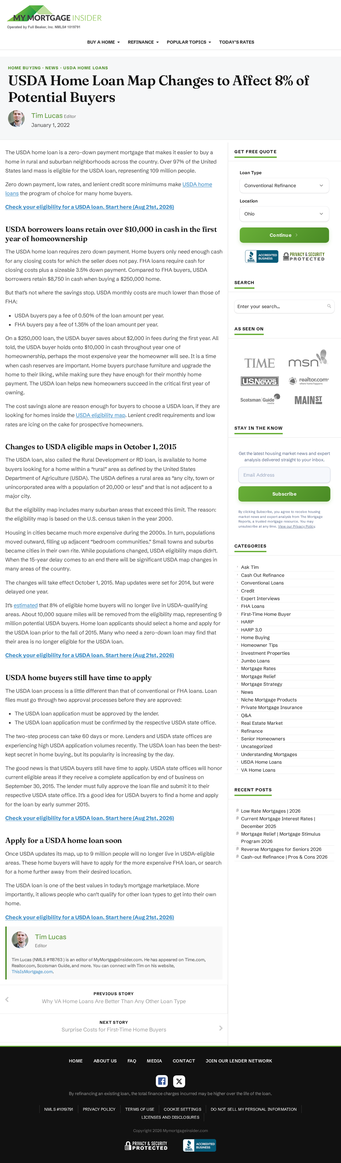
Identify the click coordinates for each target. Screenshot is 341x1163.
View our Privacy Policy (296, 526)
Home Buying (24, 67)
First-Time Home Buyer (266, 614)
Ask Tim (250, 567)
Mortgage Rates (258, 668)
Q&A (246, 715)
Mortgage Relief (258, 676)
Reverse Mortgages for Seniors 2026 (281, 849)
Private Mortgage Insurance (271, 707)
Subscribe (284, 494)
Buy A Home (101, 42)
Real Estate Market (262, 723)
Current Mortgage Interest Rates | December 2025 (278, 822)
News (52, 67)
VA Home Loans (258, 770)
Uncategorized (256, 746)
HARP (247, 622)
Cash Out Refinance (262, 575)
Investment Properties (265, 653)
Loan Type (251, 172)
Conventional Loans (262, 583)
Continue (280, 235)
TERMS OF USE (140, 1109)
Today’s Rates (236, 42)
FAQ (132, 1060)
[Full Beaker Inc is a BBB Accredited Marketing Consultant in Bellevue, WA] (261, 256)
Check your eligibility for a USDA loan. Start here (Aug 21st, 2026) (89, 206)
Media (154, 1060)
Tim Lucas (47, 115)
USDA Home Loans (85, 67)
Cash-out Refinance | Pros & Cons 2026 (284, 857)
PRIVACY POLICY (99, 1109)
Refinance (141, 42)
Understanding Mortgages (269, 754)
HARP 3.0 (251, 630)
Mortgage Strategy (261, 684)
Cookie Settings (182, 1109)
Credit (247, 591)
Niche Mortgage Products (269, 700)
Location (249, 200)
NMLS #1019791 (58, 1109)
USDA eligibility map (100, 415)
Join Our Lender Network (239, 1060)
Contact (184, 1060)
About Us (105, 1060)
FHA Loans (252, 606)
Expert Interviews (260, 598)
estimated (26, 605)
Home (76, 1060)
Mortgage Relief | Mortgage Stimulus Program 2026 (280, 837)
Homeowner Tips (259, 645)
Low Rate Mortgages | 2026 (270, 811)
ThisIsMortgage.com (32, 971)
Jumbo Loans (255, 661)
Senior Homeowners (263, 739)
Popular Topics (187, 42)
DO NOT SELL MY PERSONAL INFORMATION (254, 1109)
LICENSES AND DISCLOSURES (170, 1117)
